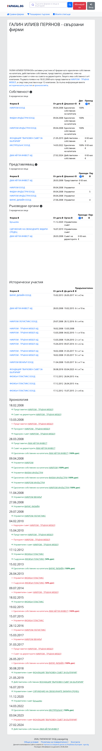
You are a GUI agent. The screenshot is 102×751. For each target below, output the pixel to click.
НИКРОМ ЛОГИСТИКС (35, 516)
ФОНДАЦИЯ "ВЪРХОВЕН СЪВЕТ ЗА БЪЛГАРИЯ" (55, 672)
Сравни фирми (16, 14)
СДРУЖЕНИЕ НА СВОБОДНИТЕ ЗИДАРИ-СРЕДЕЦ (56, 691)
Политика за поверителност (54, 742)
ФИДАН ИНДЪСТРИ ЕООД (22, 118)
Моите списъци (62, 14)
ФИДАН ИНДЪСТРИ (34, 472)
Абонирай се (79, 6)
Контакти (75, 742)
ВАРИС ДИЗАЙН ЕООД (20, 200)
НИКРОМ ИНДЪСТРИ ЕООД (23, 128)
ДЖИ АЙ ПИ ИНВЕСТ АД (21, 155)
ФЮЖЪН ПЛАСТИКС (34, 554)
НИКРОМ (29, 462)
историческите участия (20, 85)
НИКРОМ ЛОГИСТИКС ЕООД (23, 321)
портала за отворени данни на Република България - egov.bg (66, 745)
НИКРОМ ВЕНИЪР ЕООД (21, 362)
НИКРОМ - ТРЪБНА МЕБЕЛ (40, 409)
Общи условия (31, 742)
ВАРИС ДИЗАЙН (32, 506)
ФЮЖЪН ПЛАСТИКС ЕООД (22, 376)
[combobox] (48, 4)
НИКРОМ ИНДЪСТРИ (35, 482)
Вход (91, 7)
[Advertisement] (51, 50)
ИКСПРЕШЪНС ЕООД (20, 145)
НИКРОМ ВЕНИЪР (33, 497)
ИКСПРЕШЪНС (56, 710)
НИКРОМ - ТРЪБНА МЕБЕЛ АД (24, 328)
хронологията (41, 85)
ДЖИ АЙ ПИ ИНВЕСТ (37, 443)
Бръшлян (14, 222)
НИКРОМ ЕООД (17, 107)
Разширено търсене (39, 14)
